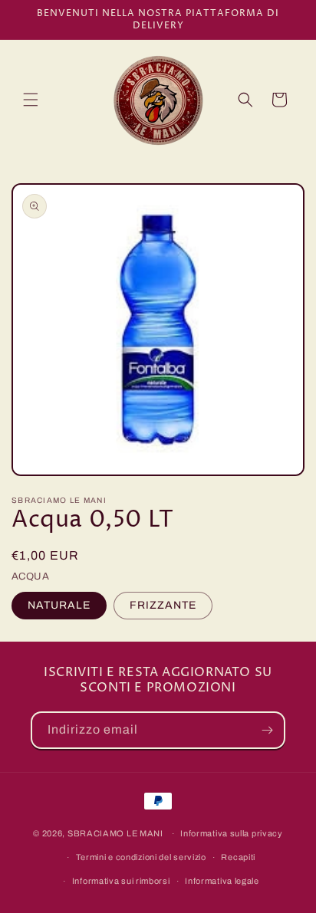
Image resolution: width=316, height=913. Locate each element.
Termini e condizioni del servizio (141, 857)
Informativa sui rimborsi (121, 880)
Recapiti (238, 857)
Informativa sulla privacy (231, 833)
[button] (31, 100)
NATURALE (59, 605)
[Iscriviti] (267, 730)
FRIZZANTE (163, 605)
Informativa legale (222, 880)
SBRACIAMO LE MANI (115, 833)
